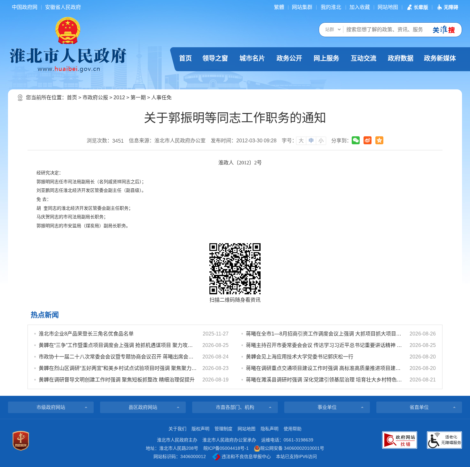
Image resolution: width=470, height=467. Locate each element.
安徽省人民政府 (63, 7)
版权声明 (200, 428)
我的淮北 (331, 7)
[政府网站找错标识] (399, 440)
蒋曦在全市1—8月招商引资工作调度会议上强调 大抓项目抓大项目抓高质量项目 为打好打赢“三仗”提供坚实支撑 (325, 333)
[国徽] (68, 30)
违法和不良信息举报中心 (245, 456)
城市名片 (252, 58)
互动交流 (363, 58)
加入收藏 (359, 7)
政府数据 (400, 58)
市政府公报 (95, 97)
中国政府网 (24, 7)
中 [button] (311, 140)
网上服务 (326, 58)
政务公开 (289, 58)
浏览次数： (105, 141)
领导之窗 (215, 58)
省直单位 (419, 407)
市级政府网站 (50, 407)
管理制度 (223, 428)
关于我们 (177, 428)
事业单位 (327, 407)
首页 (185, 58)
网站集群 (302, 7)
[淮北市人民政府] (67, 59)
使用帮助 (293, 428)
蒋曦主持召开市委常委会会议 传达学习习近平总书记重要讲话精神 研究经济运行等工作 (325, 345)
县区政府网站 (143, 407)
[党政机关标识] (21, 441)
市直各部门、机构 (235, 407)
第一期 (138, 97)
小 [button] (321, 140)
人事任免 (161, 97)
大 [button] (301, 140)
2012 (119, 97)
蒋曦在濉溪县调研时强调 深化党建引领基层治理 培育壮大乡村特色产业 (325, 379)
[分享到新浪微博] (368, 140)
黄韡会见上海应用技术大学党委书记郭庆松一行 (299, 356)
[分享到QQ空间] (379, 140)
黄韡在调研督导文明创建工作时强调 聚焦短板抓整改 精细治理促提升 (117, 379)
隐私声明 (269, 428)
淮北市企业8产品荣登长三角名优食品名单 (86, 333)
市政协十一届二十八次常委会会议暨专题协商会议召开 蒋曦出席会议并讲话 (118, 356)
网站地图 (388, 7)
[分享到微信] (356, 140)
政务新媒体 (440, 58)
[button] (417, 7)
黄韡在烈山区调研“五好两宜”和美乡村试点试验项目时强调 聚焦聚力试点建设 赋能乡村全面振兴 (118, 368)
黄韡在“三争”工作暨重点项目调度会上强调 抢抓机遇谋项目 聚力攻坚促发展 (118, 345)
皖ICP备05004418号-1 (226, 448)
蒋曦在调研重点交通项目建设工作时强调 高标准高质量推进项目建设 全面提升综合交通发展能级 (325, 368)
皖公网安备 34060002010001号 (292, 448)
